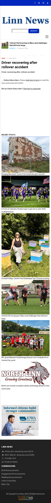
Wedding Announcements (11, 477)
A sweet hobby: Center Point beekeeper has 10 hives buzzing (25, 278)
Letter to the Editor (8, 481)
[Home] (25, 20)
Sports (8, 48)
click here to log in (33, 80)
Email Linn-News (11, 462)
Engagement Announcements (13, 474)
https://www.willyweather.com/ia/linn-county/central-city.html (37, 12)
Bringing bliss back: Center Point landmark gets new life (23, 174)
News (3, 58)
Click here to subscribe (32, 89)
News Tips (5, 484)
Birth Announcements (10, 470)
